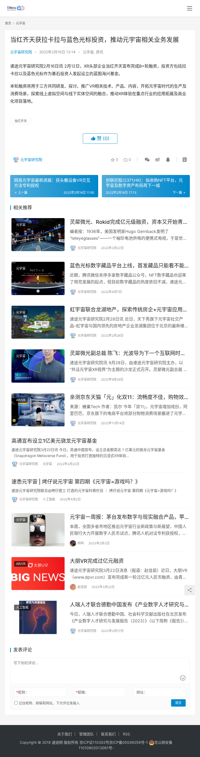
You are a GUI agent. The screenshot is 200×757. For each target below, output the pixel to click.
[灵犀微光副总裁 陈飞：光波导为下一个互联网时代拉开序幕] (38, 366)
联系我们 (108, 734)
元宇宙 (88, 52)
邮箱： (82, 692)
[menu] (189, 8)
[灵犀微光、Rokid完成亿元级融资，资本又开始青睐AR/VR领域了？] (38, 234)
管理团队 (86, 734)
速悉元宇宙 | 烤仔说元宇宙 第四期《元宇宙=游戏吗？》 (75, 482)
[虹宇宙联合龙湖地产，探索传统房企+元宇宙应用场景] (38, 322)
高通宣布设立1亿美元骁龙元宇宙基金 (54, 441)
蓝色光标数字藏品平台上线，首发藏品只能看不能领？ (127, 266)
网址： (141, 692)
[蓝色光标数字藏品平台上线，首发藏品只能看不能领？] (38, 278)
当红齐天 (20, 121)
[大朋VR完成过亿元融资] (38, 573)
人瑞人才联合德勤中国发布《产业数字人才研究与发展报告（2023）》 (127, 605)
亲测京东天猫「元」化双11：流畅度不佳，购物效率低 (127, 397)
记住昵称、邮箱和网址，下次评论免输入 (49, 703)
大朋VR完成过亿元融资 (97, 561)
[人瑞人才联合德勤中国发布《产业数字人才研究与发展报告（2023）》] (38, 617)
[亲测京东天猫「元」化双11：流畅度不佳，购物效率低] (38, 410)
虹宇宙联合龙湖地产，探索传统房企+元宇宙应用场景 (129, 309)
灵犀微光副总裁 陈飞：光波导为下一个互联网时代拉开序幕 (128, 353)
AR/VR (21, 400)
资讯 (99, 52)
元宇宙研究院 (21, 52)
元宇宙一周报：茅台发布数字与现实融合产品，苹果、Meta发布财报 (127, 517)
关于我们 (64, 734)
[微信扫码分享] (147, 159)
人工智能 (49, 499)
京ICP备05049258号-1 (129, 742)
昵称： (22, 692)
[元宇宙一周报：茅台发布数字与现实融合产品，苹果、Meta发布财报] (38, 529)
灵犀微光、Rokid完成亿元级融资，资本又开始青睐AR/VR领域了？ (129, 222)
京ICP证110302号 (94, 742)
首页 (8, 23)
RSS (126, 734)
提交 (178, 703)
